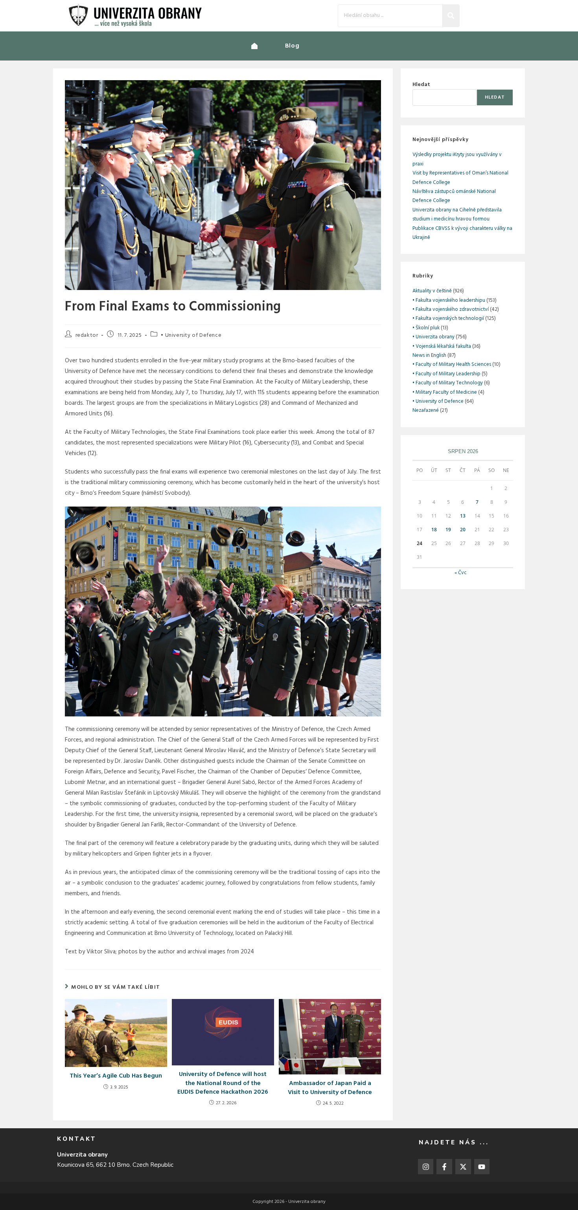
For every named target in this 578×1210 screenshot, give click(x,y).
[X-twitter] (463, 1167)
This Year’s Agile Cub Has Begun (116, 1076)
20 (463, 529)
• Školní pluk (426, 328)
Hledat (421, 85)
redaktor (86, 335)
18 (434, 529)
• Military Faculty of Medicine (444, 392)
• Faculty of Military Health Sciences (451, 364)
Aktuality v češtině (432, 291)
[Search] (451, 15)
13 (463, 515)
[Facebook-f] (444, 1167)
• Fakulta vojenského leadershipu (448, 300)
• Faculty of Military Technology (447, 383)
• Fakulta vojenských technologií (448, 318)
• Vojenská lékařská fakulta (441, 346)
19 (448, 529)
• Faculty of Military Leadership (446, 374)
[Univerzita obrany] (268, 46)
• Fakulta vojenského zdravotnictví (450, 309)
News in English (429, 355)
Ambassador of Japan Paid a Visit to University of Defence (330, 1088)
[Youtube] (482, 1167)
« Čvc (461, 573)
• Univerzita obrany (433, 337)
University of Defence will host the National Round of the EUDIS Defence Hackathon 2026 (222, 1083)
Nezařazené (425, 410)
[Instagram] (426, 1167)
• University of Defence (191, 335)
